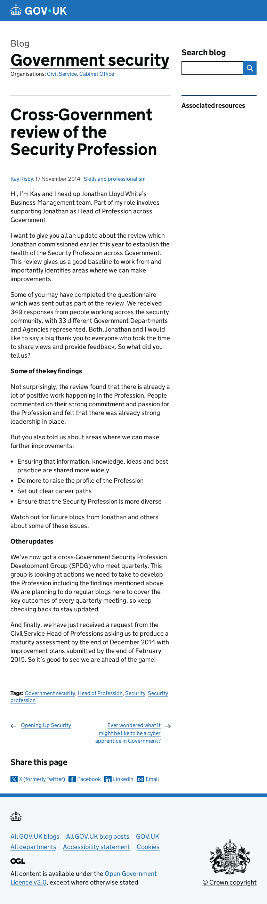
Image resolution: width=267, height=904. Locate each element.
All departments (33, 847)
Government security (89, 60)
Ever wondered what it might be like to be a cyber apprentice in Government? (128, 733)
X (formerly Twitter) (42, 779)
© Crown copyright (229, 882)
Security (135, 693)
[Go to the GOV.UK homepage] (38, 10)
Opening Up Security (46, 725)
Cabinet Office (96, 74)
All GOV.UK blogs (34, 836)
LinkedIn (123, 779)
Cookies (148, 847)
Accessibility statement (96, 847)
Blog (20, 43)
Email (152, 779)
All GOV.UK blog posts (97, 836)
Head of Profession (100, 693)
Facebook (89, 779)
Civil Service (62, 74)
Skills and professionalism (115, 179)
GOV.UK (147, 836)
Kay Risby (21, 179)
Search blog (203, 52)
